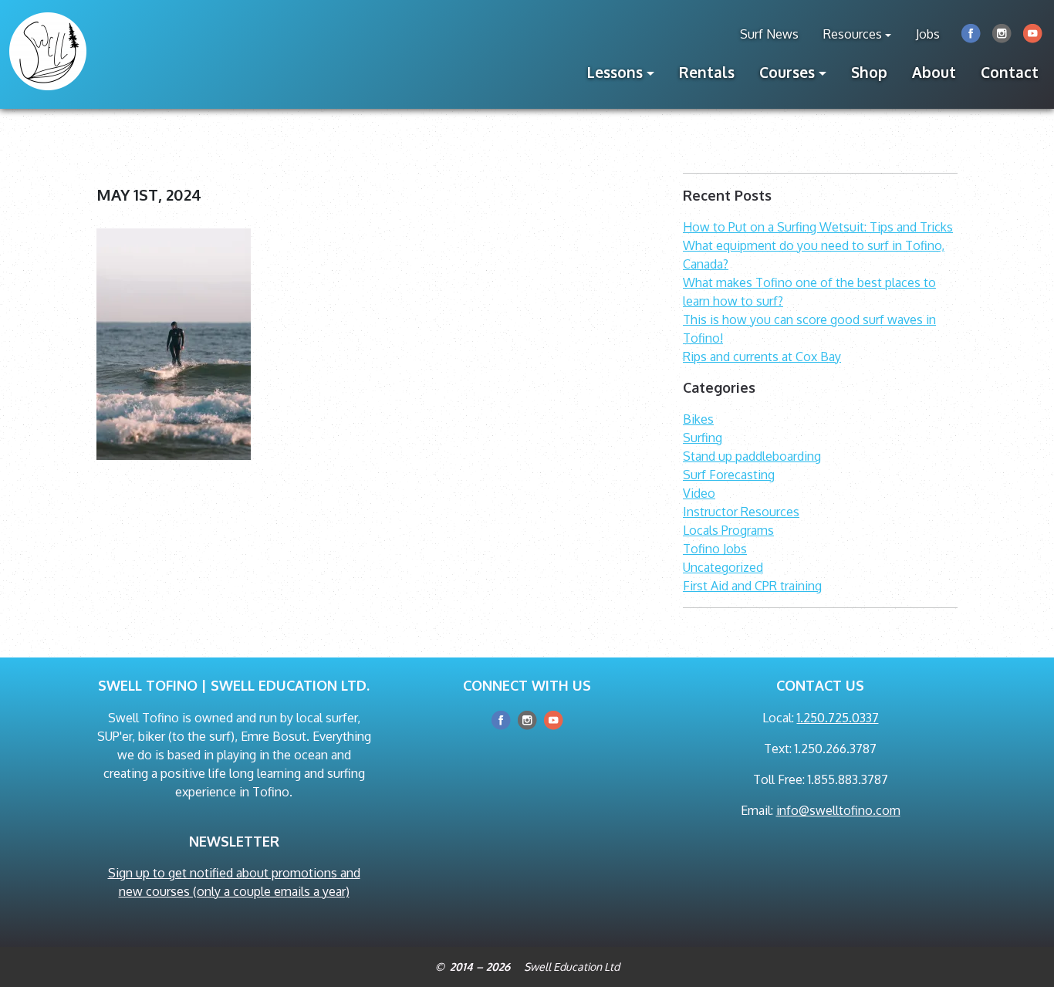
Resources (852, 34)
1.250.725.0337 (838, 717)
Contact (1010, 72)
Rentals (707, 72)
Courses (787, 72)
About (934, 72)
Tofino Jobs (715, 548)
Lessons (615, 72)
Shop (869, 72)
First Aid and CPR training (752, 585)
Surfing (702, 437)
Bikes (698, 419)
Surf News (769, 34)
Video (699, 493)
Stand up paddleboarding (752, 456)
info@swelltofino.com (838, 810)
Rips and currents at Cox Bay (762, 356)
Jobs (928, 34)
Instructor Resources (741, 511)
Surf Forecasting (729, 474)
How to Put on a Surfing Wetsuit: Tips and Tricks (818, 227)
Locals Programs (728, 530)
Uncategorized (723, 567)
